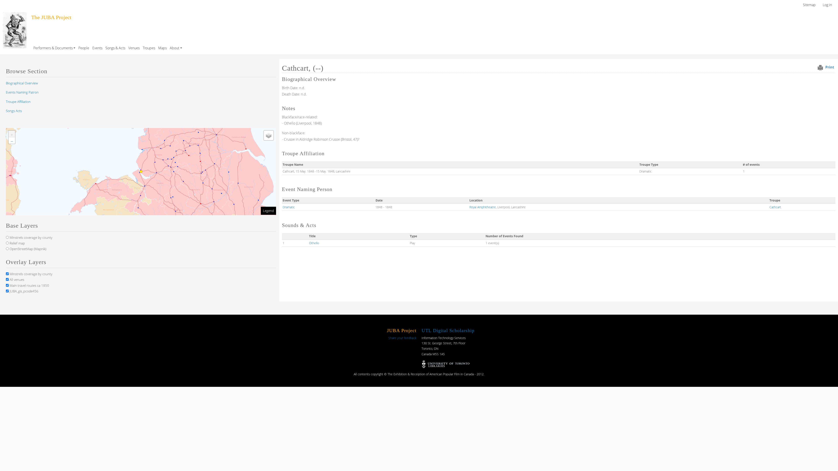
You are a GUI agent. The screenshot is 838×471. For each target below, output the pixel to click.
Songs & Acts (115, 48)
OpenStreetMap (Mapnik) (27, 249)
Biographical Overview (22, 83)
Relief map (17, 243)
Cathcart (775, 207)
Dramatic (289, 207)
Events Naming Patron (22, 92)
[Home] (15, 15)
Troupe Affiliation (18, 101)
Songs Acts (14, 111)
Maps (162, 48)
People (83, 48)
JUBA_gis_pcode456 (23, 291)
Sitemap (809, 4)
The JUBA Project (51, 17)
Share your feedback (402, 338)
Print (829, 67)
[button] (12, 134)
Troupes (149, 48)
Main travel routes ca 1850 (29, 285)
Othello (314, 243)
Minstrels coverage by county (30, 237)
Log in (827, 4)
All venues (16, 279)
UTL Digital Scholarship (448, 330)
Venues (134, 48)
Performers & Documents (53, 48)
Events (97, 48)
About (174, 48)
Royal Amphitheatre (482, 207)
